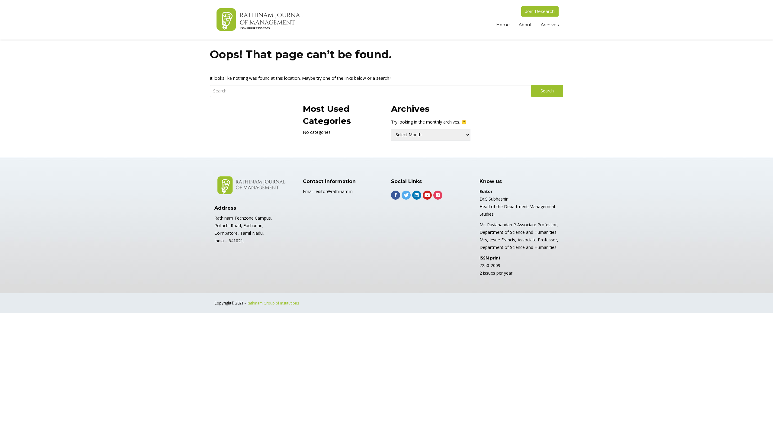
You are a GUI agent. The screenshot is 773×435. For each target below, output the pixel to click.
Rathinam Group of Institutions (273, 303)
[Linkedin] (416, 195)
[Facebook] (395, 195)
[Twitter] (406, 195)
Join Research (540, 11)
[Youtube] (427, 195)
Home (503, 24)
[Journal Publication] (260, 20)
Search (547, 91)
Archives (550, 24)
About (525, 24)
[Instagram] (437, 195)
